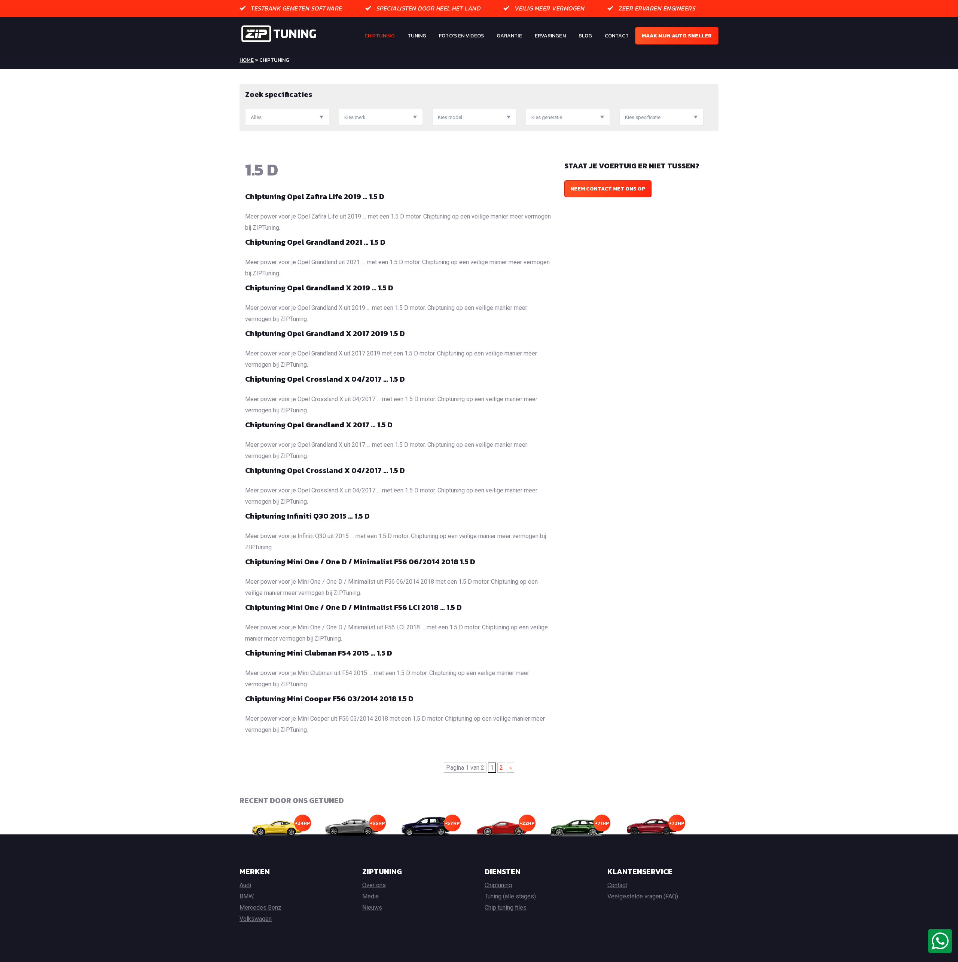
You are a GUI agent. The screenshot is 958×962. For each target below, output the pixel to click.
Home (247, 60)
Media (370, 896)
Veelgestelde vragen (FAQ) (642, 896)
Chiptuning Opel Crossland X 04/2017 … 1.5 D (325, 379)
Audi (245, 885)
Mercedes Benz (260, 907)
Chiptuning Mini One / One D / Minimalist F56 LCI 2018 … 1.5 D (353, 607)
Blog (585, 35)
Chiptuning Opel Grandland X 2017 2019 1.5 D (325, 333)
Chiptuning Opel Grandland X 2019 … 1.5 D (319, 287)
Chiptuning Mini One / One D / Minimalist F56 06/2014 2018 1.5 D (360, 561)
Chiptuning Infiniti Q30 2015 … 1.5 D (307, 516)
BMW (247, 896)
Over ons (374, 885)
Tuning (417, 35)
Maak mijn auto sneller (677, 36)
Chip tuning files (506, 907)
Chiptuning (379, 35)
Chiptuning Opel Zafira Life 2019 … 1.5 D (314, 196)
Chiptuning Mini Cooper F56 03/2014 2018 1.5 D (329, 698)
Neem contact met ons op (608, 189)
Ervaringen (550, 35)
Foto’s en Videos (461, 35)
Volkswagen (256, 918)
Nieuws (372, 907)
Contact (617, 35)
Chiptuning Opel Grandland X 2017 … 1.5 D (319, 424)
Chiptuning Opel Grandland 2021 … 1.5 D (315, 242)
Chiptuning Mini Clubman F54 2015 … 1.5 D (318, 653)
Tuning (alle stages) (510, 896)
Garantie (509, 35)
